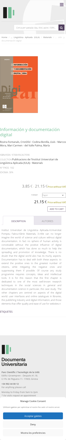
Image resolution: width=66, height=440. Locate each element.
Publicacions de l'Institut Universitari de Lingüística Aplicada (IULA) (29, 161)
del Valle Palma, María (37, 145)
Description (18, 221)
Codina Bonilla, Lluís (43, 142)
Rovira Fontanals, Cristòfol (15, 142)
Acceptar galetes (33, 415)
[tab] (18, 220)
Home (4, 37)
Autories (47, 221)
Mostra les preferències (33, 432)
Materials (47, 37)
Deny (33, 424)
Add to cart (57, 209)
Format (34, 195)
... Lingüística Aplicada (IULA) (25, 37)
